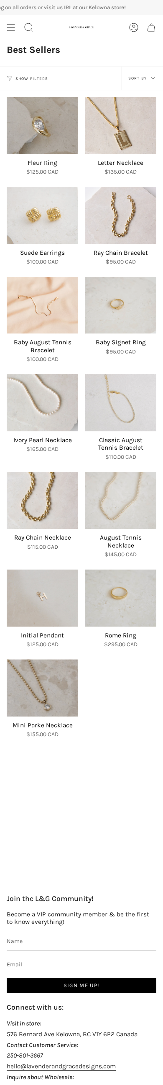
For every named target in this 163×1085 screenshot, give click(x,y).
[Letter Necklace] (120, 125)
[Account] (134, 27)
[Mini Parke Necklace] (42, 688)
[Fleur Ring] (42, 125)
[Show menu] (11, 27)
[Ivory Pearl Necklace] (42, 402)
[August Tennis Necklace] (120, 500)
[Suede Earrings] (42, 215)
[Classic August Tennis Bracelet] (120, 402)
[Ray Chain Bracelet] (120, 215)
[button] (29, 27)
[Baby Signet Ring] (120, 305)
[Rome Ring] (120, 598)
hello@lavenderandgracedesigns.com (61, 1066)
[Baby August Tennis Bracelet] (42, 305)
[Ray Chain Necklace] (42, 500)
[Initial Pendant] (42, 598)
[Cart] (151, 27)
